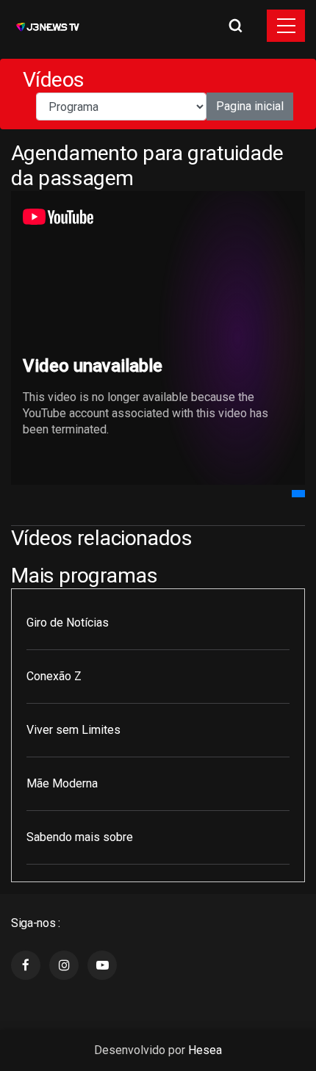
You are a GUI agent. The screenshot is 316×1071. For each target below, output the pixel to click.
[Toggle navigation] (286, 26)
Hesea (205, 1050)
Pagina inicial (250, 106)
